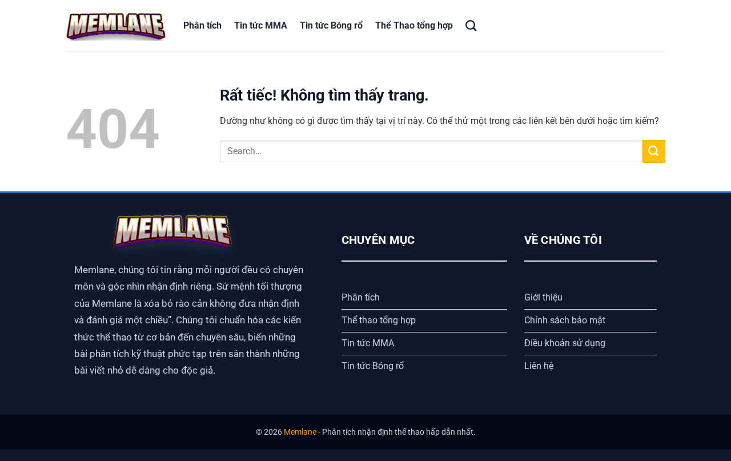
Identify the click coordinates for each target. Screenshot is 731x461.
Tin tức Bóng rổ (331, 25)
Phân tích (202, 25)
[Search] (470, 25)
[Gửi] (653, 151)
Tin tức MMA (260, 25)
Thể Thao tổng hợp (414, 25)
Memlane (300, 432)
